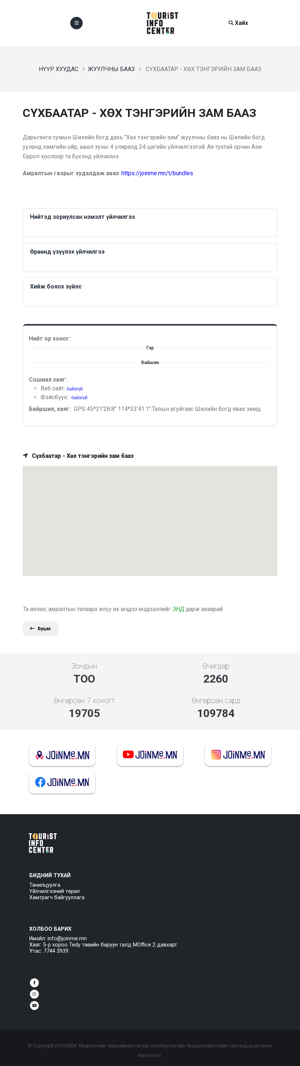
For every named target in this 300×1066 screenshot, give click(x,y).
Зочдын (84, 666)
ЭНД (178, 609)
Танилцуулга (44, 885)
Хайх (240, 22)
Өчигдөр (216, 666)
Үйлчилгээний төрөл (54, 891)
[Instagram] (34, 994)
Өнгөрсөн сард (216, 700)
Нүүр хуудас (58, 69)
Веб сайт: (54, 388)
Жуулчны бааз (111, 69)
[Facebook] (34, 983)
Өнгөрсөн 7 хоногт (84, 700)
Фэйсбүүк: (55, 397)
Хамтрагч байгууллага (57, 897)
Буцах (44, 628)
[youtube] (34, 1005)
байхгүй (75, 389)
